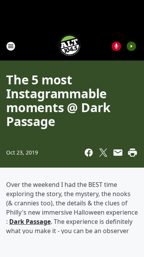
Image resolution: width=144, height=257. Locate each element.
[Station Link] (69, 46)
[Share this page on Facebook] (88, 152)
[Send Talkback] (116, 46)
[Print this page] (132, 152)
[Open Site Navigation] (10, 46)
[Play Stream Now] (131, 46)
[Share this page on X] (103, 152)
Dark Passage (30, 221)
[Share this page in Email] (118, 152)
